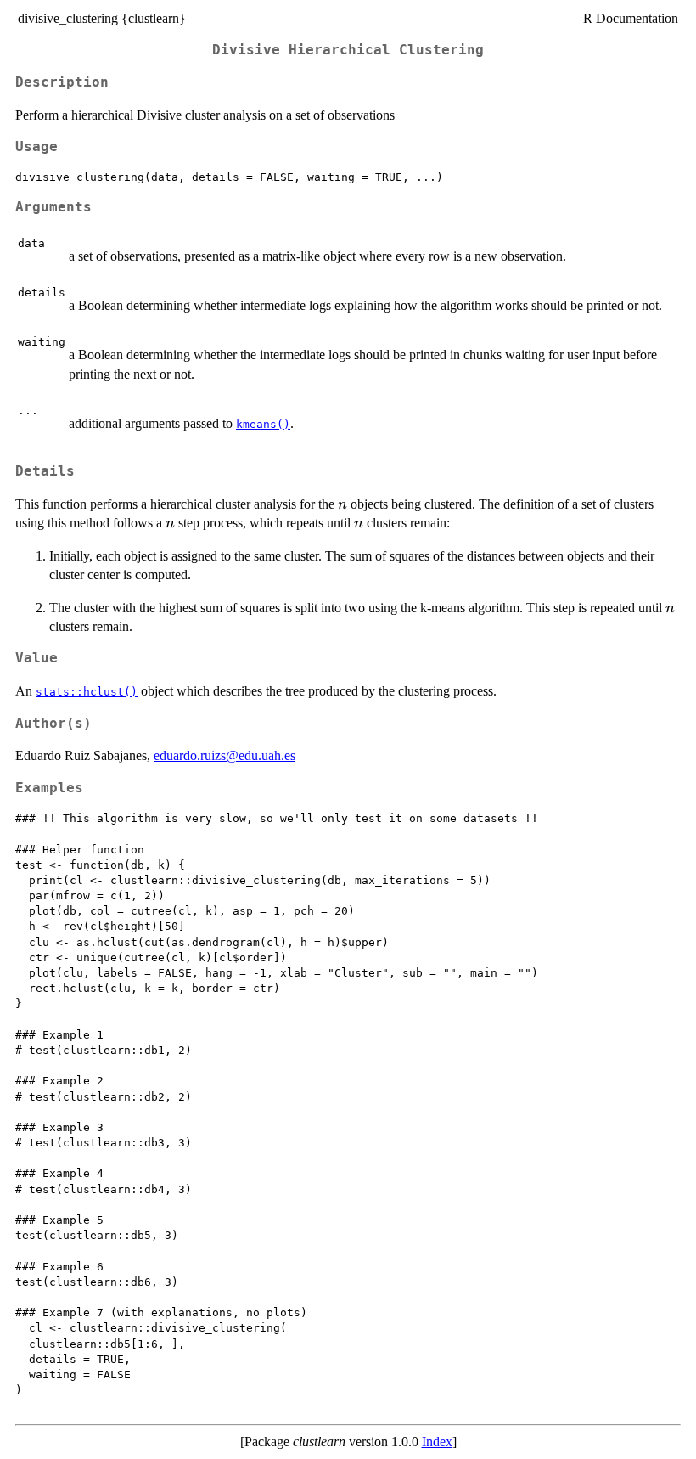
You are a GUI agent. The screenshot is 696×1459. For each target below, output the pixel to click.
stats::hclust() (87, 691)
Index (437, 1441)
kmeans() (263, 424)
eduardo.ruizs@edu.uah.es (224, 755)
